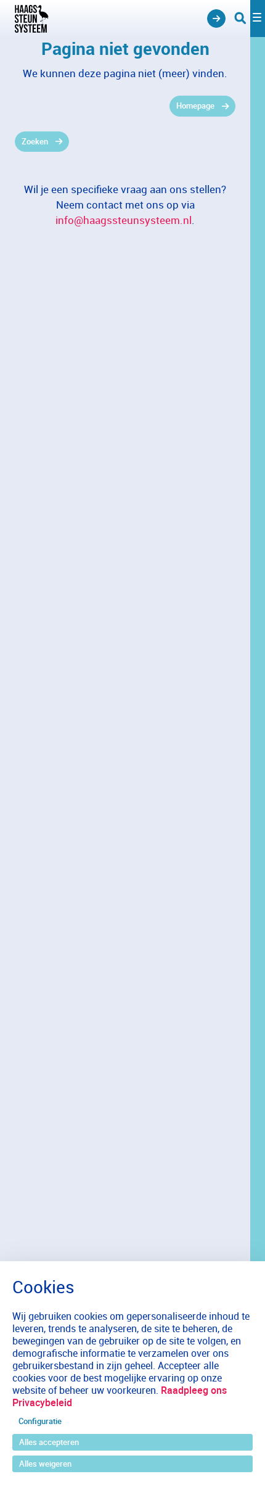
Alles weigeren (45, 1463)
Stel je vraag (216, 18)
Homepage (195, 105)
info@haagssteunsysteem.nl (123, 220)
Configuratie (40, 1421)
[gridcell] (125, 106)
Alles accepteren (49, 1442)
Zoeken (35, 141)
